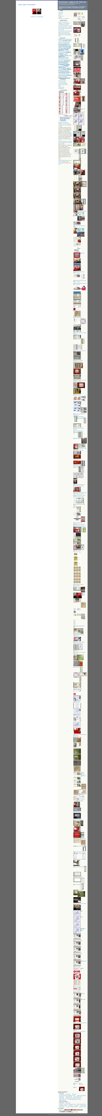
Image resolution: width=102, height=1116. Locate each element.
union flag (62, 76)
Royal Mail (65, 72)
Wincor (65, 76)
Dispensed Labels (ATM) (62, 84)
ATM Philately (61, 1102)
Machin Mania (61, 1096)
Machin (61, 57)
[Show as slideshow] (37, 16)
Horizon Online (61, 52)
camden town (66, 40)
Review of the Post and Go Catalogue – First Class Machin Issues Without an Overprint (64, 23)
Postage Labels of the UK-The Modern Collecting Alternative (65, 119)
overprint (67, 58)
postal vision (61, 66)
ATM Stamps (68, 1102)
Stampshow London (82, 1106)
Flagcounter (71, 1105)
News (59, 85)
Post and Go (63, 67)
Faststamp (66, 43)
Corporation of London (63, 1105)
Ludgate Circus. (63, 55)
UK (59, 76)
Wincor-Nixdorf (64, 78)
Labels (61, 54)
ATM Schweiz (68, 1094)
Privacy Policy (62, 7)
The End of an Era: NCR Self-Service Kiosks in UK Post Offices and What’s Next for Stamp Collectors (65, 32)
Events (82, 7)
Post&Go (64, 63)
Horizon (61, 51)
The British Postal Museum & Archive (74, 1099)
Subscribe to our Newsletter (73, 7)
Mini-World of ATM (69, 1096)
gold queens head (64, 48)
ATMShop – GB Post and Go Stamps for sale (67, 1104)
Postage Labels (64, 64)
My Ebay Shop (62, 1106)
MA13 (70, 55)
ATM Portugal (61, 1094)
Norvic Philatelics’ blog (78, 1096)
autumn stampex (65, 39)
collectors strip (61, 42)
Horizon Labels (83, 1105)
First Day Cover (64, 45)
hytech (68, 52)
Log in (60, 8)
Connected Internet (61, 1114)
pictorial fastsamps (62, 60)
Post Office (66, 69)
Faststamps (62, 45)
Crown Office (67, 42)
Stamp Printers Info (62, 1099)
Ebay (59, 43)
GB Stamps (77, 1105)
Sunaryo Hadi (75, 1114)
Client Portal (60, 12)
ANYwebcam (85, 1114)
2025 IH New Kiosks (62, 80)
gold (65, 48)
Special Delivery (65, 73)
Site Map (60, 17)
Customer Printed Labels (62, 83)
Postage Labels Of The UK (72, 2)
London (65, 54)
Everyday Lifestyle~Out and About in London (67, 1095)
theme (51, 1114)
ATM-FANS (74, 1094)
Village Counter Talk (62, 1100)
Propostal (61, 71)
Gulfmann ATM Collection (81, 1095)
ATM (59, 39)
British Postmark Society (81, 1104)
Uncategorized (61, 88)
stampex (69, 75)
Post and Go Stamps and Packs (72, 1106)
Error (62, 43)
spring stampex (62, 75)
